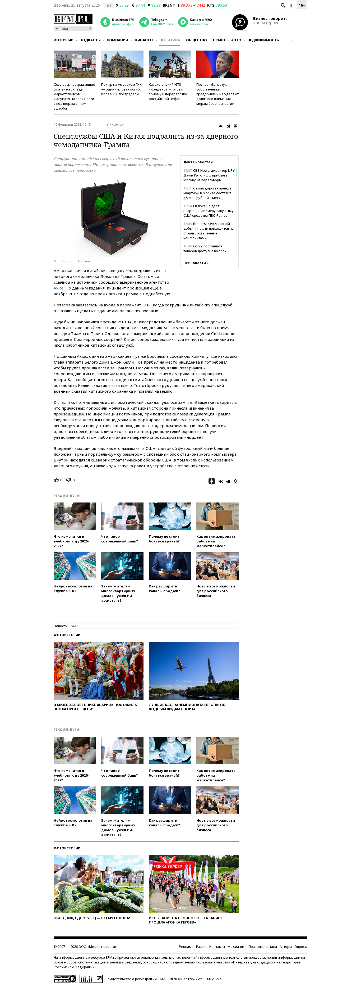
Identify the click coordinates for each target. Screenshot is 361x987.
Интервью (63, 40)
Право (219, 40)
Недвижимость (263, 40)
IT (287, 40)
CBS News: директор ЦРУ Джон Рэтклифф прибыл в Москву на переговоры (209, 175)
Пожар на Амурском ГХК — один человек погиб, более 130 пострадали (121, 89)
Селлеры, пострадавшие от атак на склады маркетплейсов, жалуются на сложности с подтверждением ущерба (74, 96)
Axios (59, 288)
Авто (236, 40)
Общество (196, 40)
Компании (117, 40)
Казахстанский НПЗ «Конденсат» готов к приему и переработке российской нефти (168, 91)
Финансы (143, 40)
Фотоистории (67, 635)
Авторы (286, 946)
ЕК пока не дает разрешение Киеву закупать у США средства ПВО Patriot (208, 210)
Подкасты (90, 40)
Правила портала (262, 946)
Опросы (300, 946)
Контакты (217, 946)
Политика (169, 40)
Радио (201, 946)
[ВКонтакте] (220, 126)
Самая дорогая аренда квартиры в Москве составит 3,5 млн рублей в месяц (207, 193)
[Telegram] (228, 126)
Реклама (186, 946)
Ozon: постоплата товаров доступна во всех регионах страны (204, 251)
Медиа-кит (237, 946)
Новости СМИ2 (66, 625)
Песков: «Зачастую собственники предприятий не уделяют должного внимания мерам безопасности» (217, 94)
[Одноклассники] (235, 126)
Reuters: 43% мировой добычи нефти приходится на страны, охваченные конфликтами (208, 230)
